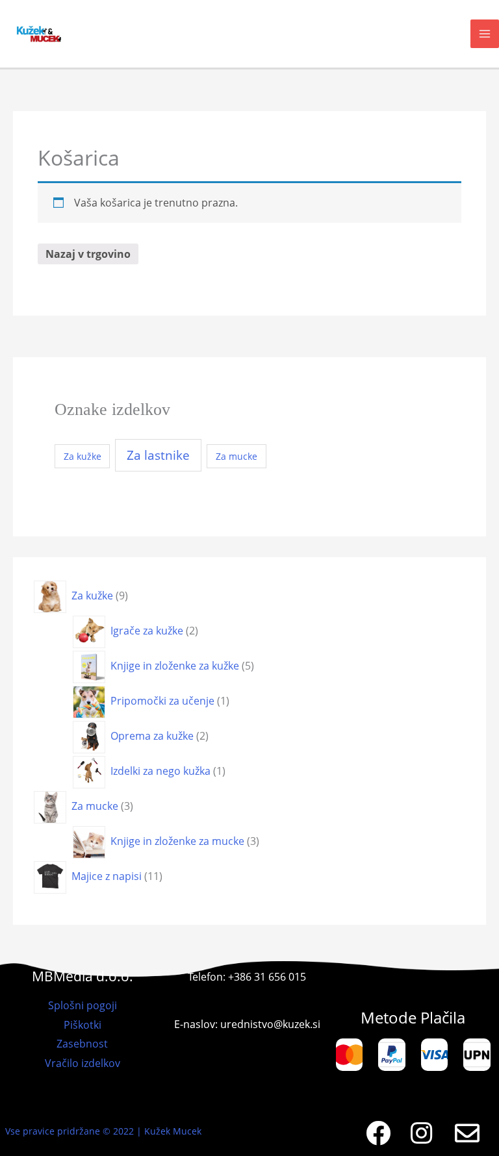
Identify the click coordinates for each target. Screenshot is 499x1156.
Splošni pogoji (82, 1005)
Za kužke (82, 456)
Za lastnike (158, 455)
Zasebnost (82, 1044)
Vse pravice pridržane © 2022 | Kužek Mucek (103, 1131)
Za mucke (236, 456)
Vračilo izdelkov (82, 1063)
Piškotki (82, 1025)
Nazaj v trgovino (88, 254)
